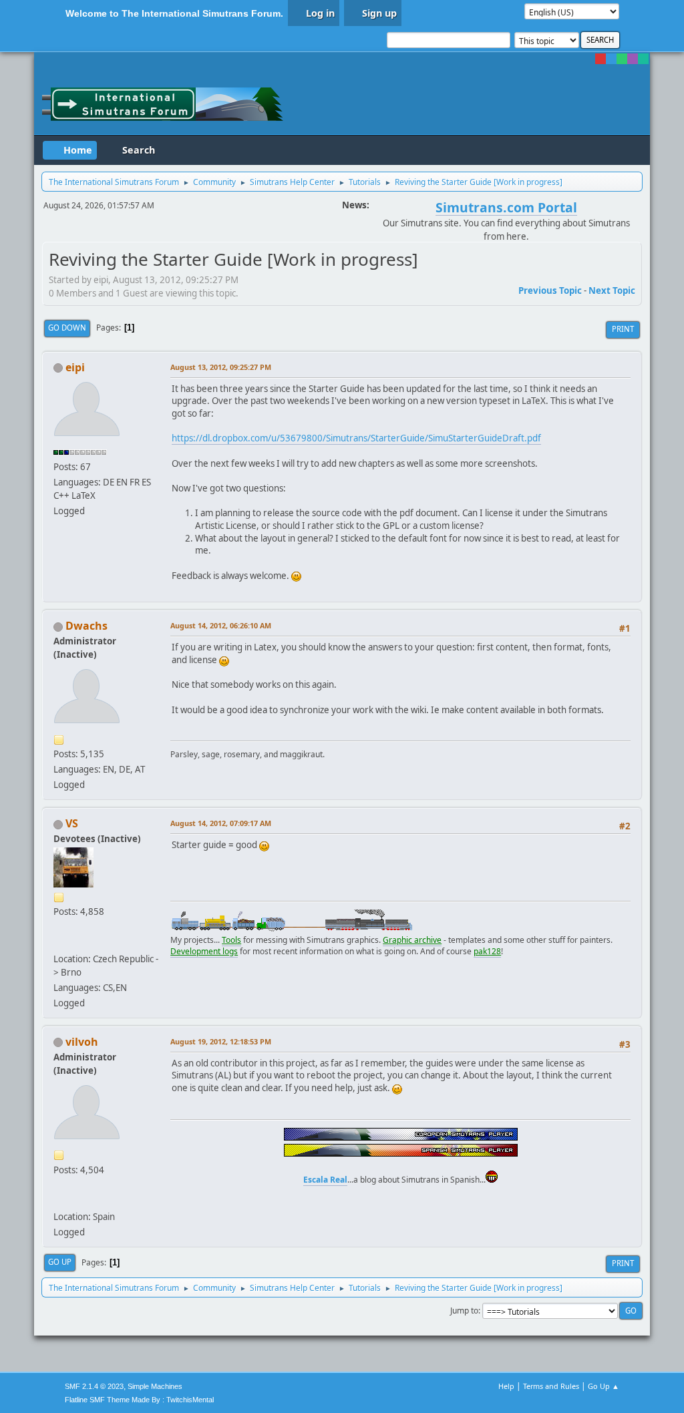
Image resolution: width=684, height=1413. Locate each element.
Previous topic (550, 290)
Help (506, 1386)
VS (71, 823)
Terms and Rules (551, 1386)
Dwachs (86, 625)
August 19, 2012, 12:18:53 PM (220, 1041)
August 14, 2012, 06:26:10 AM (220, 625)
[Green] (622, 58)
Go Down (67, 328)
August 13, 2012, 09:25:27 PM (220, 367)
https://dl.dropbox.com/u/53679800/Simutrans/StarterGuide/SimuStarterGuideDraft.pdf (356, 438)
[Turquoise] (643, 58)
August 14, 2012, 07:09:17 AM (220, 823)
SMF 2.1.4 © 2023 (94, 1386)
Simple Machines (155, 1386)
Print (623, 329)
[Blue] (611, 58)
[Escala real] (58, 1201)
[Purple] (632, 58)
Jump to (464, 1310)
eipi (75, 367)
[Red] (600, 58)
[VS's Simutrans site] (58, 942)
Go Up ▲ (603, 1386)
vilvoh (81, 1041)
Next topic (611, 290)
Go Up (59, 1262)
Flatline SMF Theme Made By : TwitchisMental (139, 1400)
